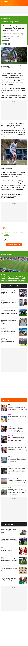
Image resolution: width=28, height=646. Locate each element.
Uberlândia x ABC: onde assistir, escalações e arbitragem (9, 579)
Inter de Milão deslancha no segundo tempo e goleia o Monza (9, 540)
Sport (2, 77)
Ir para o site (6, 1)
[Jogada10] (4, 228)
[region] (14, 643)
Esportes (7, 15)
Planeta (9, 487)
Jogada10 (15, 232)
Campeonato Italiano (5, 537)
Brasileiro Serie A (20, 15)
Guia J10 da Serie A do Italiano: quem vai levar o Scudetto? (9, 569)
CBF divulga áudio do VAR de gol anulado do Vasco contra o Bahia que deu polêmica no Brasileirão (14, 279)
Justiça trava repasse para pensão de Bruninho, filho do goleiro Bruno (10, 302)
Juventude (3, 73)
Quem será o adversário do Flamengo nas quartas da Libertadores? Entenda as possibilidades (8, 341)
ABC (2, 528)
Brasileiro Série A (8, 232)
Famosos (9, 414)
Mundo (9, 404)
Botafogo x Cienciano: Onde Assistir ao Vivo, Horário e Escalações (8, 292)
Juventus (3, 557)
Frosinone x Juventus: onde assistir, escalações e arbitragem (9, 559)
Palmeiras (3, 318)
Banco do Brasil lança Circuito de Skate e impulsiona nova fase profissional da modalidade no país (9, 331)
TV (8, 445)
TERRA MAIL (3, 4)
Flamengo (3, 338)
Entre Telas (10, 435)
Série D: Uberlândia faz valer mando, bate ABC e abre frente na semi (9, 531)
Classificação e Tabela (7, 21)
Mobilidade (10, 477)
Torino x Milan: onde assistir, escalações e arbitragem (8, 549)
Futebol (13, 15)
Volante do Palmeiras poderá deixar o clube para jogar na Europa (8, 322)
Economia (10, 456)
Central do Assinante (13, 4)
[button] (1, 1)
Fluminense (3, 309)
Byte (9, 466)
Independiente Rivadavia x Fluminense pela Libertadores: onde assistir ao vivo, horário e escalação (9, 312)
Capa (2, 15)
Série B (16, 21)
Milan (2, 547)
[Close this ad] (27, 638)
